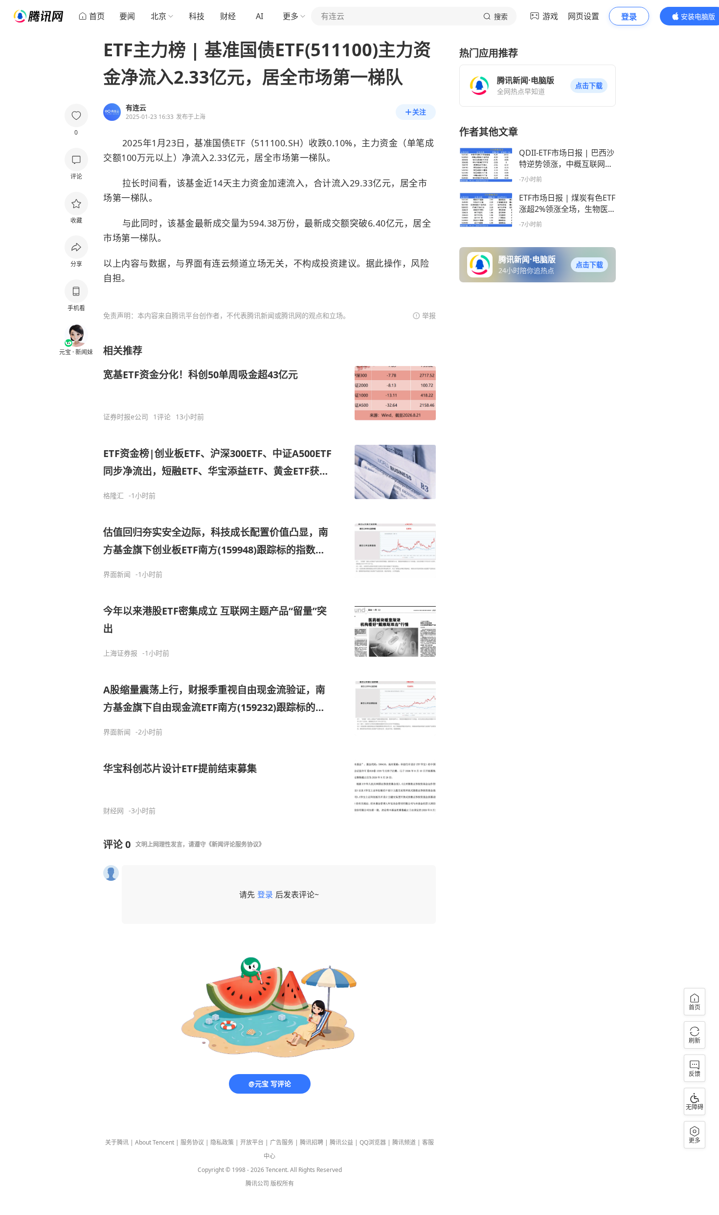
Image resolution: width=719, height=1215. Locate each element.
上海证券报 (120, 653)
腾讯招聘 (311, 1142)
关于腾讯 (117, 1142)
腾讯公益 (341, 1142)
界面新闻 (117, 574)
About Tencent (154, 1142)
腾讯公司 (257, 1183)
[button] (588, 85)
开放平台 (252, 1142)
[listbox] (269, 579)
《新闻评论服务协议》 (235, 844)
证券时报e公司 (125, 416)
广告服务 (281, 1142)
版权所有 (282, 1183)
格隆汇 (113, 495)
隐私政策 (222, 1142)
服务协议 (192, 1142)
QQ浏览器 (373, 1142)
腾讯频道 (404, 1142)
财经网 (113, 810)
